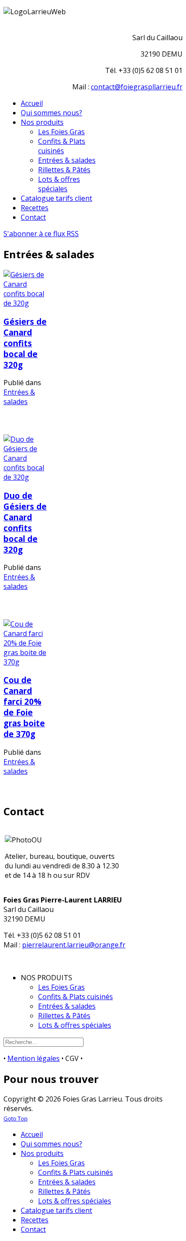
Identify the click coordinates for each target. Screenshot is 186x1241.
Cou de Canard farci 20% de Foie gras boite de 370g (24, 706)
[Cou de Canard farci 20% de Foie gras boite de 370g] (25, 662)
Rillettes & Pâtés (64, 1015)
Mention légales (33, 1058)
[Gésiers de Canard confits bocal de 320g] (25, 303)
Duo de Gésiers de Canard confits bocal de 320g (25, 522)
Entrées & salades (19, 396)
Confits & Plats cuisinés (75, 996)
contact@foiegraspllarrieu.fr (137, 87)
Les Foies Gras (61, 987)
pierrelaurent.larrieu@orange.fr (73, 945)
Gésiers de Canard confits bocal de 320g (25, 343)
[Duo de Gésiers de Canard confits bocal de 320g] (25, 477)
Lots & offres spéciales (74, 1025)
